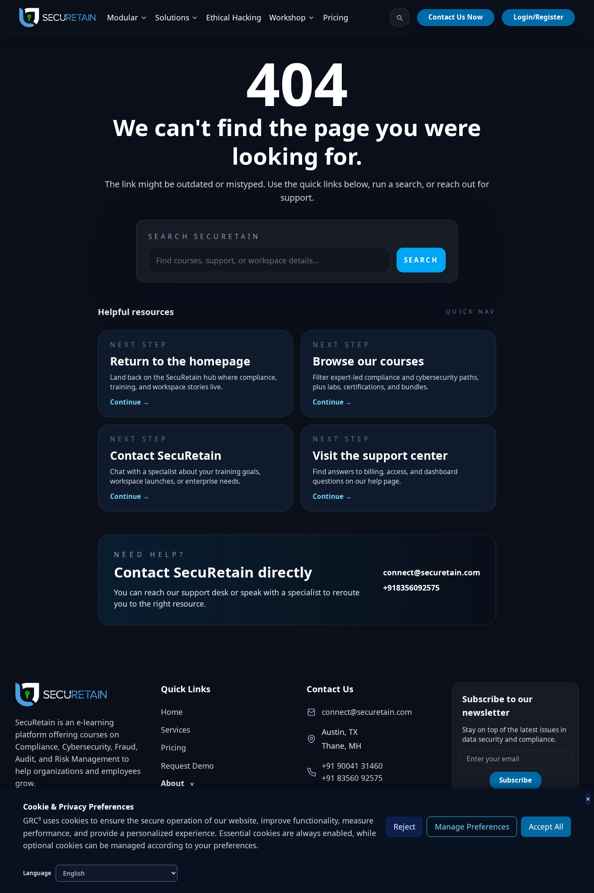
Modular (122, 17)
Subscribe (515, 780)
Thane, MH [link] (341, 745)
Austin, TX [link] (339, 732)
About (177, 783)
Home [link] (172, 712)
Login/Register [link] (539, 17)
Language (37, 873)
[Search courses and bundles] (399, 17)
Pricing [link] (335, 17)
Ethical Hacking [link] (233, 17)
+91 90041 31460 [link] (352, 765)
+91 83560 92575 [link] (352, 778)
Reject (404, 826)
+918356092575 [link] (411, 587)
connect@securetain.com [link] (431, 572)
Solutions (172, 17)
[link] (57, 18)
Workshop (287, 17)
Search (421, 260)
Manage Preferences (472, 826)
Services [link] (175, 729)
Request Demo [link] (187, 765)
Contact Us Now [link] (455, 17)
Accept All (546, 826)
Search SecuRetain (204, 236)
